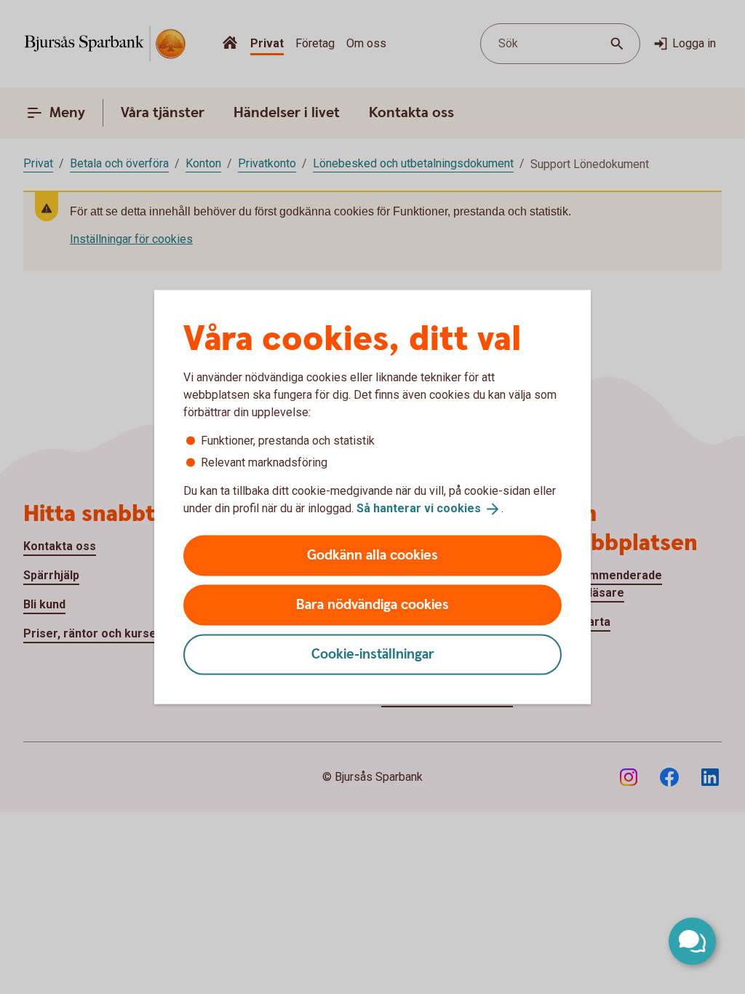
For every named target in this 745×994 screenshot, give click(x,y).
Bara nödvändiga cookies (372, 604)
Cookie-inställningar (372, 654)
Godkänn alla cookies (372, 555)
